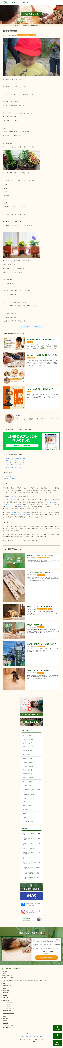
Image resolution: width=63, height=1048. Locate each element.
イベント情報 (57, 1029)
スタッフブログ (27, 735)
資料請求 (5, 1020)
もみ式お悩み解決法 (28, 821)
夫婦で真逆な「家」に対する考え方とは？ (31, 834)
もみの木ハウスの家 (28, 777)
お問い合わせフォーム (46, 957)
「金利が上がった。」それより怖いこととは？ (31, 867)
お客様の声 (5, 997)
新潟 (27, 1036)
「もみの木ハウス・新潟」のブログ (13, 460)
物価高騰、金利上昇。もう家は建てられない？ (31, 852)
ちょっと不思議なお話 (28, 739)
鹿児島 (22, 1036)
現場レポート (6, 988)
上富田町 (29, 980)
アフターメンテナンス (28, 798)
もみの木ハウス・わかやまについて (31, 789)
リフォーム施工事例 (8, 1025)
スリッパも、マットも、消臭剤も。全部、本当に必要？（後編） (31, 872)
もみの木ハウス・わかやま (19, 2)
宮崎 (37, 1036)
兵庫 (34, 1036)
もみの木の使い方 (27, 743)
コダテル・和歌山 (21, 540)
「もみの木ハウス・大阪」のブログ (13, 462)
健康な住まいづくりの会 (11, 504)
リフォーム (26, 801)
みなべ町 (33, 980)
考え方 (24, 817)
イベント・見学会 (27, 781)
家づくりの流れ (21, 35)
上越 (41, 1036)
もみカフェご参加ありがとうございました (31, 877)
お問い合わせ (6, 1018)
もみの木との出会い (28, 766)
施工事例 (5, 995)
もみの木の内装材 (9, 1006)
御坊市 (25, 980)
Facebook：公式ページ (10, 478)
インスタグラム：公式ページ (11, 476)
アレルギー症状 (27, 785)
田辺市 (21, 980)
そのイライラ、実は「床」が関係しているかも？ (31, 862)
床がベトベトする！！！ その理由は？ (31, 857)
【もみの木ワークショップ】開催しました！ (31, 839)
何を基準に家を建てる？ (29, 762)
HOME (4, 983)
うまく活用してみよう (28, 750)
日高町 (45, 980)
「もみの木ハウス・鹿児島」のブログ (14, 458)
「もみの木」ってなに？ (29, 794)
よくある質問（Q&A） (29, 770)
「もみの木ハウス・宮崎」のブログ (13, 467)
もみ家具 (25, 813)
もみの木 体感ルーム (9, 1008)
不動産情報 (5, 1023)
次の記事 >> (38, 326)
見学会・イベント (7, 990)
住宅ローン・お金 (31, 35)
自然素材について (27, 773)
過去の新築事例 (7, 1027)
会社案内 (5, 1016)
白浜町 (37, 980)
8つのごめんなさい (7, 1010)
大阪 (30, 1036)
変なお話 (25, 809)
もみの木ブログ (7, 985)
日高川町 (41, 980)
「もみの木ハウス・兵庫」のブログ (13, 465)
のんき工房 (14, 496)
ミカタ (34, 1041)
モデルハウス (6, 992)
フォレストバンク (12, 500)
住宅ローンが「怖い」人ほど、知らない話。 (31, 844)
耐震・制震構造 (27, 805)
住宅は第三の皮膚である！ (30, 848)
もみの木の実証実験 (9, 1004)
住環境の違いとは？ (28, 746)
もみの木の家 (6, 1000)
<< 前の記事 (25, 326)
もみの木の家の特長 (9, 1002)
